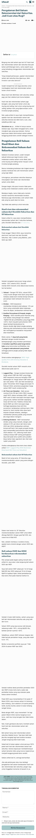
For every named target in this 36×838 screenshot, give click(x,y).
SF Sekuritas (25, 222)
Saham (3, 5)
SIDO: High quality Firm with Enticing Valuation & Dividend (15, 360)
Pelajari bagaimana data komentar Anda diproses (20, 834)
